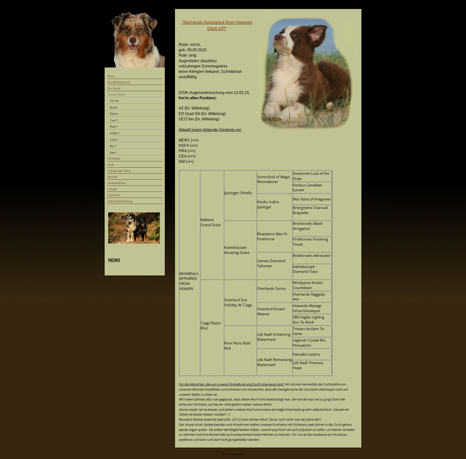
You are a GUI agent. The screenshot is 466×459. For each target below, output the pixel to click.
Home (111, 76)
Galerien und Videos (119, 171)
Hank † (114, 126)
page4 (240, 454)
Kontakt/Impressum (119, 82)
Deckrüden (114, 158)
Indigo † (115, 133)
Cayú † (114, 120)
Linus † (114, 139)
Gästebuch (114, 195)
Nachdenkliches (117, 183)
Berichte (112, 177)
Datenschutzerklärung (120, 201)
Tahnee (114, 113)
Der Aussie (114, 88)
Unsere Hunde (116, 94)
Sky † (113, 145)
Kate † (113, 152)
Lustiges (112, 189)
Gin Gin (114, 100)
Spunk (113, 107)
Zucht (111, 165)
